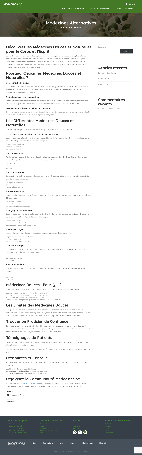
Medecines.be (11, 64)
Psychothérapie (46, 424)
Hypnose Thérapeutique (49, 430)
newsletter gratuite (29, 383)
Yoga (42, 426)
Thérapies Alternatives (16, 430)
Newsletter (129, 9)
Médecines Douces (15, 424)
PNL (41, 433)
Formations (48, 443)
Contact (108, 426)
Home (62, 27)
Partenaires (109, 433)
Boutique (118, 9)
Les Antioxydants (104, 79)
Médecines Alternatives (16, 428)
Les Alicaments (103, 84)
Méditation (44, 428)
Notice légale (110, 424)
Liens (107, 430)
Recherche (102, 47)
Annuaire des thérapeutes (99, 9)
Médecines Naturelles (76, 9)
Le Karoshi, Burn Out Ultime (108, 73)
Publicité (108, 428)
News (63, 9)
